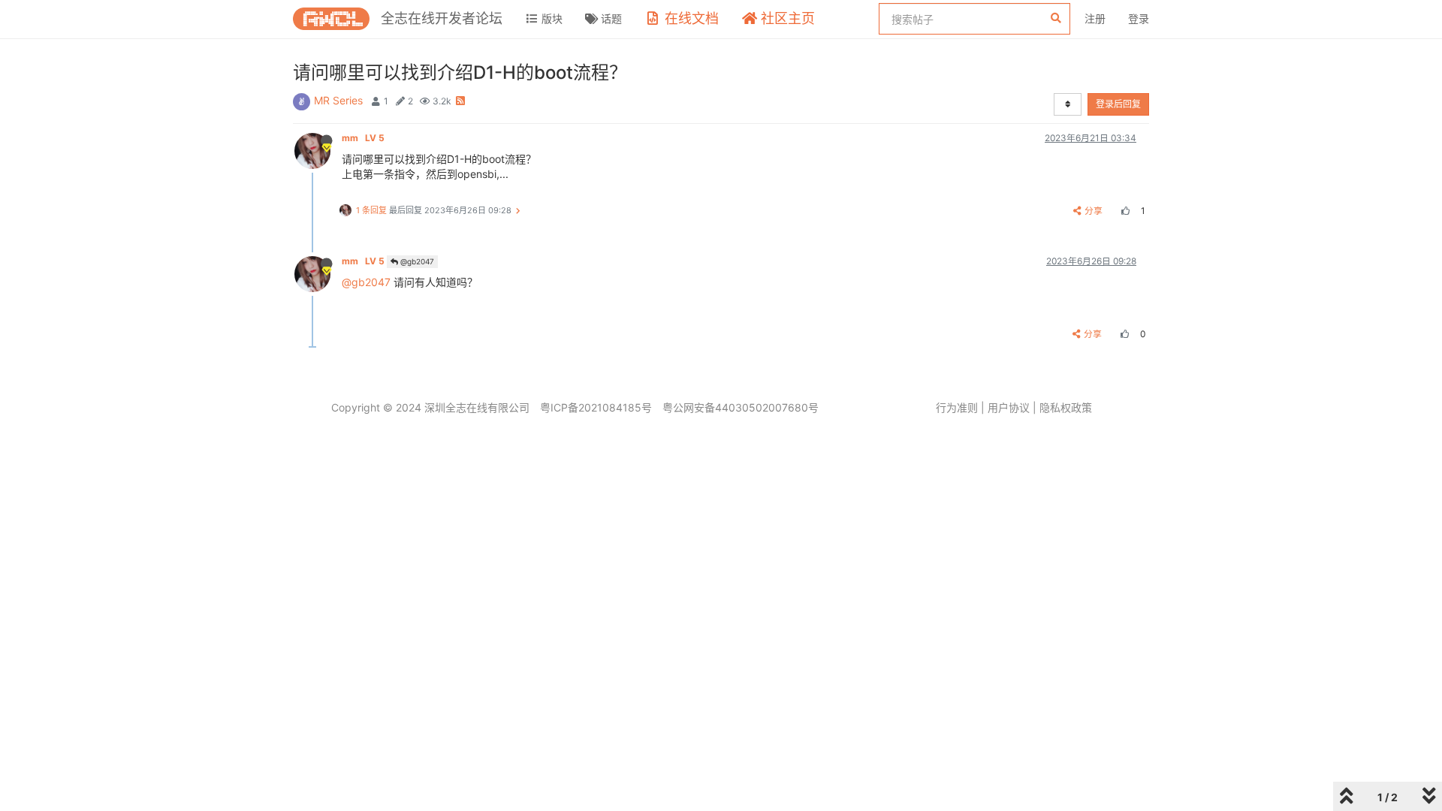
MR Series (338, 100)
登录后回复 (1118, 104)
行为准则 (957, 407)
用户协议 (1009, 407)
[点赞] (1123, 211)
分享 (1093, 210)
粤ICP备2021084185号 (596, 407)
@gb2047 (416, 261)
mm (363, 137)
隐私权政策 (1065, 407)
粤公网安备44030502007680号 (740, 407)
